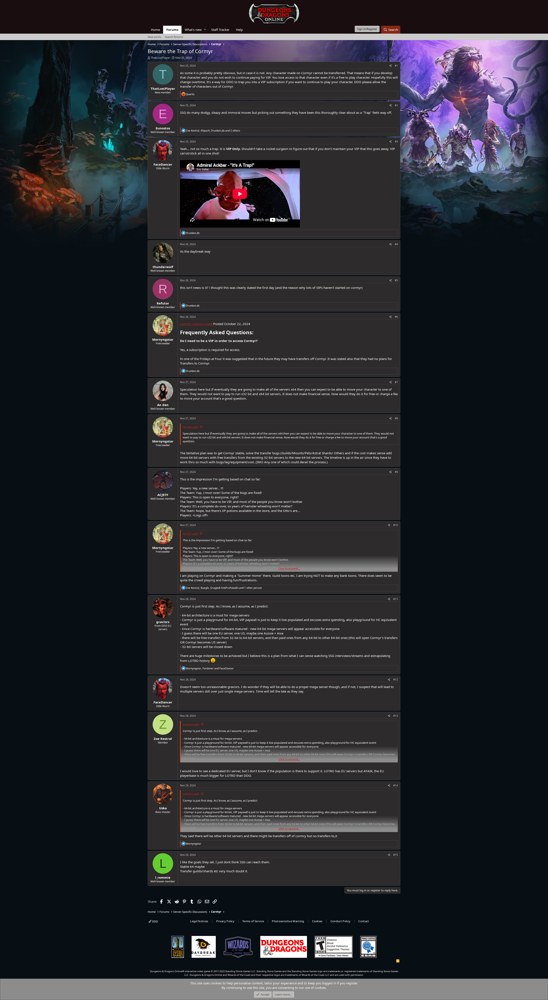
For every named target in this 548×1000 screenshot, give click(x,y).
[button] (205, 30)
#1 (396, 65)
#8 (396, 418)
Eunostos (163, 128)
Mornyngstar (162, 339)
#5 (396, 280)
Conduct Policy (341, 921)
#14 (395, 785)
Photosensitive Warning (288, 921)
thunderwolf (163, 267)
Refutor (163, 303)
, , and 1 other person (224, 588)
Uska (163, 808)
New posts (154, 37)
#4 (396, 244)
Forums (172, 29)
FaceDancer (162, 164)
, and (210, 668)
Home (155, 29)
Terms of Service (253, 921)
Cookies (317, 921)
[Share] (390, 65)
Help (239, 29)
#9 (396, 472)
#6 (396, 317)
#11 (395, 599)
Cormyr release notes (195, 324)
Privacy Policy (225, 921)
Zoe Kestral (163, 738)
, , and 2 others (213, 130)
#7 (396, 382)
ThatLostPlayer (160, 58)
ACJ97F (162, 495)
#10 (395, 525)
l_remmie (162, 877)
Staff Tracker (220, 29)
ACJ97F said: (190, 533)
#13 (395, 716)
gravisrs (162, 622)
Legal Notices (199, 921)
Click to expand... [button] (289, 568)
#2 (396, 105)
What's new (193, 29)
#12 (395, 679)
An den (162, 405)
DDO (154, 921)
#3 (396, 141)
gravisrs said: (191, 724)
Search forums (174, 37)
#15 (395, 855)
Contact (363, 921)
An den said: (190, 427)
